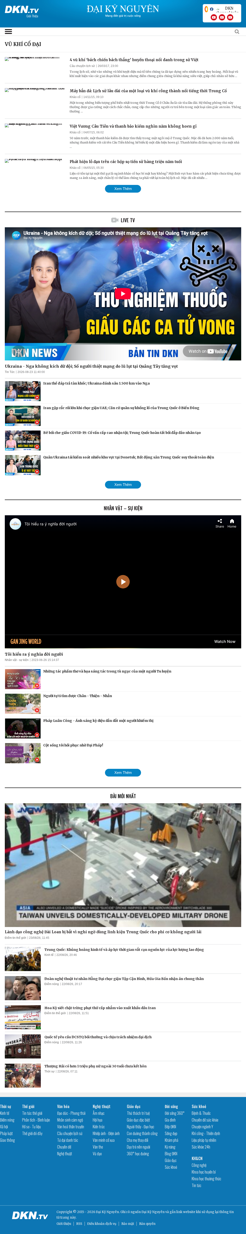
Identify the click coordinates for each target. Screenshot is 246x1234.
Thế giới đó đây (32, 1133)
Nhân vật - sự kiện (17, 660)
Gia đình (170, 1120)
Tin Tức (10, 372)
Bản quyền (147, 1224)
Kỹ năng (170, 1147)
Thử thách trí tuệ (138, 1113)
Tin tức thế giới (32, 1113)
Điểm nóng (51, 984)
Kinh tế (49, 955)
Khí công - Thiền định (206, 1133)
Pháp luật (6, 1133)
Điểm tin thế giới (15, 938)
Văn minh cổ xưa (104, 1140)
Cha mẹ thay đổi (137, 1140)
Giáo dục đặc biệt (138, 1120)
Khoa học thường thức (206, 1179)
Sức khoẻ (171, 1167)
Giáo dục (134, 1106)
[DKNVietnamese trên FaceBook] (211, 9)
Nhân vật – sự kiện (123, 508)
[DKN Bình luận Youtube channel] (222, 17)
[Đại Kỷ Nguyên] (22, 8)
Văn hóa (63, 1106)
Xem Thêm (123, 189)
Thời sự (49, 1071)
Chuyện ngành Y (202, 1127)
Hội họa (97, 1120)
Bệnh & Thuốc (201, 1113)
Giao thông (7, 1140)
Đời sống (171, 1106)
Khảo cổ (75, 97)
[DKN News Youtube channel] (214, 17)
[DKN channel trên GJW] (227, 9)
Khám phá (171, 1140)
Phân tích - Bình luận (36, 1120)
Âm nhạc (99, 1113)
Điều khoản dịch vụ (101, 1224)
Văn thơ (98, 1147)
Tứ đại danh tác (67, 1140)
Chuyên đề (64, 1147)
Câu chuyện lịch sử (82, 66)
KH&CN (197, 1158)
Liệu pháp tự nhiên (204, 1140)
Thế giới (28, 1106)
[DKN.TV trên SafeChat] (206, 9)
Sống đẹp (171, 1133)
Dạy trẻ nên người (138, 1147)
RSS (79, 1224)
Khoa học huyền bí (204, 1172)
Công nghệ (199, 1165)
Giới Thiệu (32, 15)
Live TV (128, 220)
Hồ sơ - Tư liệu (31, 1127)
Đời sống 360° (174, 1113)
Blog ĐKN (171, 1153)
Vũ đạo (97, 1153)
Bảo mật (127, 1224)
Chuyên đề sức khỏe (205, 1120)
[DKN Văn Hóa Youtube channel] (230, 17)
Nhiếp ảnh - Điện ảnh (106, 1133)
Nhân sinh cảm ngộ (70, 1120)
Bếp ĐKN (170, 1127)
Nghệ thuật (64, 1153)
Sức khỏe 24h (201, 1147)
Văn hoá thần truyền (70, 1127)
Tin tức (196, 1185)
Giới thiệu (63, 1224)
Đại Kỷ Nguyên (153, 1212)
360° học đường (138, 1153)
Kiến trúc (99, 1127)
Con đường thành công (142, 1133)
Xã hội (4, 1127)
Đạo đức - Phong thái (71, 1113)
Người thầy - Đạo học (140, 1127)
